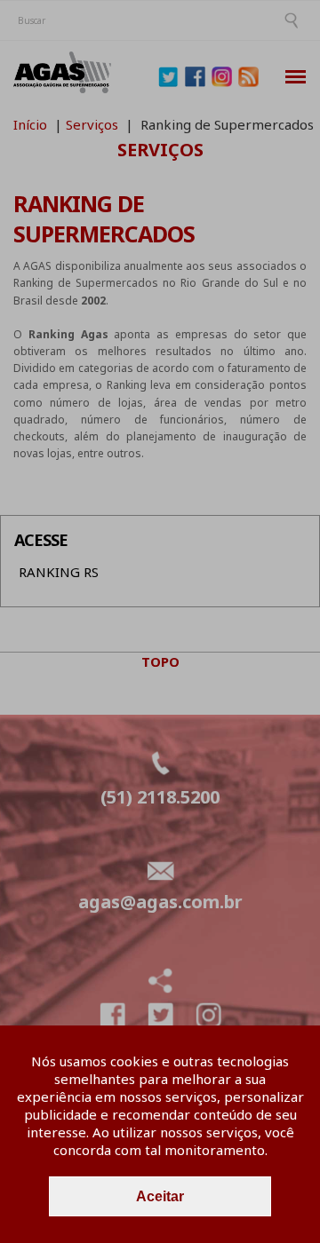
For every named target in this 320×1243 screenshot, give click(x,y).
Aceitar (160, 1196)
